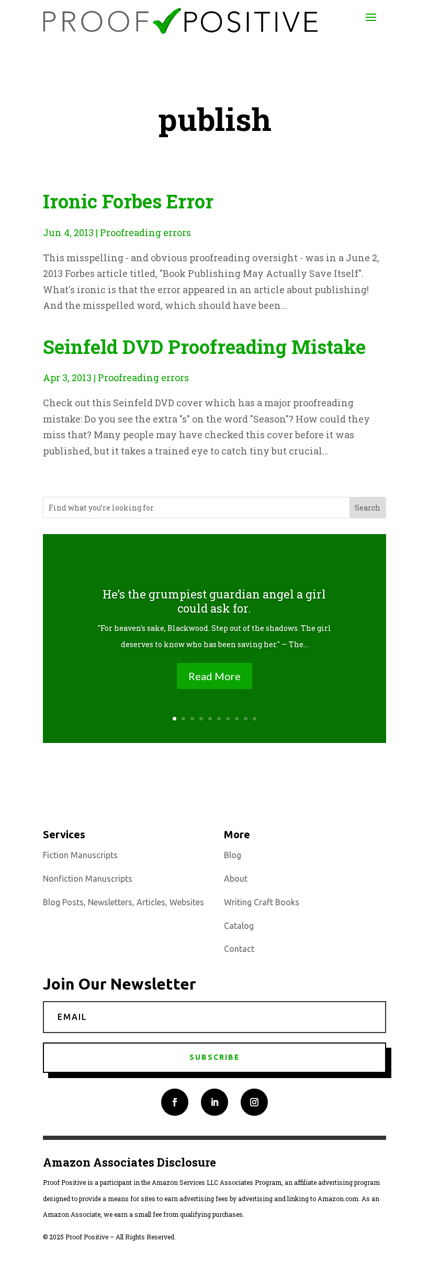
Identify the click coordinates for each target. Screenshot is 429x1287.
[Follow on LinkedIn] (214, 1102)
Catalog (239, 925)
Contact (239, 948)
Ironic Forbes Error (128, 201)
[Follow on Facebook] (174, 1102)
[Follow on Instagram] (254, 1102)
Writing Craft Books (261, 902)
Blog (232, 855)
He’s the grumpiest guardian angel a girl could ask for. (214, 600)
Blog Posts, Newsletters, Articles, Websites (123, 902)
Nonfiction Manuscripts (87, 878)
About (235, 878)
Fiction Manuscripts (80, 855)
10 (254, 718)
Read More (214, 676)
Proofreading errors (145, 232)
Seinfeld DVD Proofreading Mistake (204, 346)
